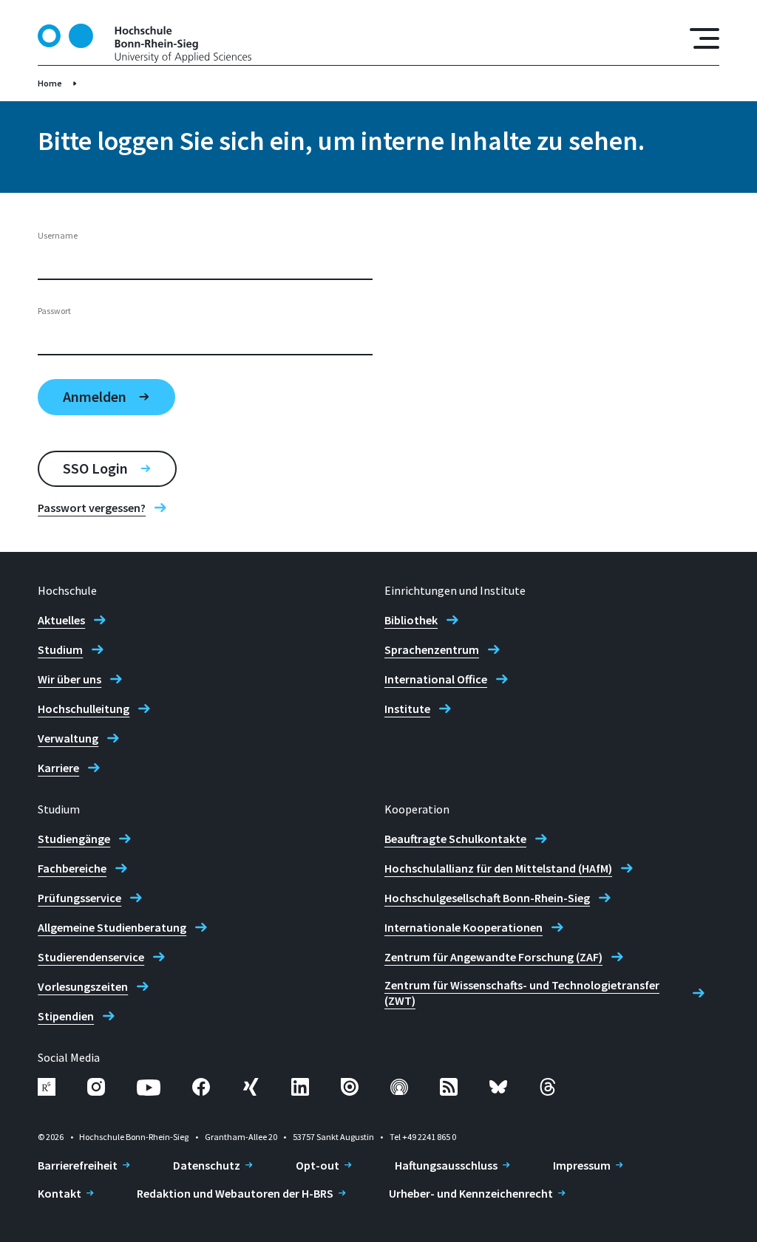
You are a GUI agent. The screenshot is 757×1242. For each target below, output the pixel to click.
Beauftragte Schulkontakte (455, 838)
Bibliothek (411, 620)
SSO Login (95, 468)
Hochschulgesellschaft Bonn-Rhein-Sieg (487, 897)
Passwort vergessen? (92, 507)
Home (50, 83)
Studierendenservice (91, 956)
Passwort (54, 310)
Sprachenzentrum (431, 649)
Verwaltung (68, 738)
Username (58, 235)
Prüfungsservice (79, 897)
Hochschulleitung (83, 708)
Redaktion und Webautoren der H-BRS (235, 1193)
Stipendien (66, 1016)
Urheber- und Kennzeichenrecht (471, 1193)
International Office (435, 679)
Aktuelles (61, 620)
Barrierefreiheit (78, 1165)
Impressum (582, 1165)
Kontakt (59, 1193)
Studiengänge (74, 838)
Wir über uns (69, 679)
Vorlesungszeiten (83, 986)
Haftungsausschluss (446, 1165)
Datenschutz (206, 1165)
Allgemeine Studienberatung (112, 927)
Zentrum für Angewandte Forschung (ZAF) (493, 956)
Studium (60, 649)
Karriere (58, 767)
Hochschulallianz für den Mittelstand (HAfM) (498, 868)
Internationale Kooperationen (463, 927)
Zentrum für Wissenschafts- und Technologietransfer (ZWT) (521, 992)
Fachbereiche (72, 868)
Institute (407, 708)
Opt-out (317, 1165)
